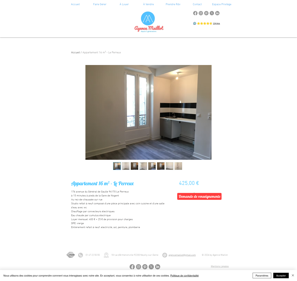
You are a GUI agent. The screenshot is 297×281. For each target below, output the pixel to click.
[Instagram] (201, 13)
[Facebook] (195, 13)
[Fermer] (293, 275)
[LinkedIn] (217, 13)
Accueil (75, 52)
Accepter (281, 275)
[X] (212, 13)
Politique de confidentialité (184, 275)
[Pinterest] (206, 13)
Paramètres (262, 275)
